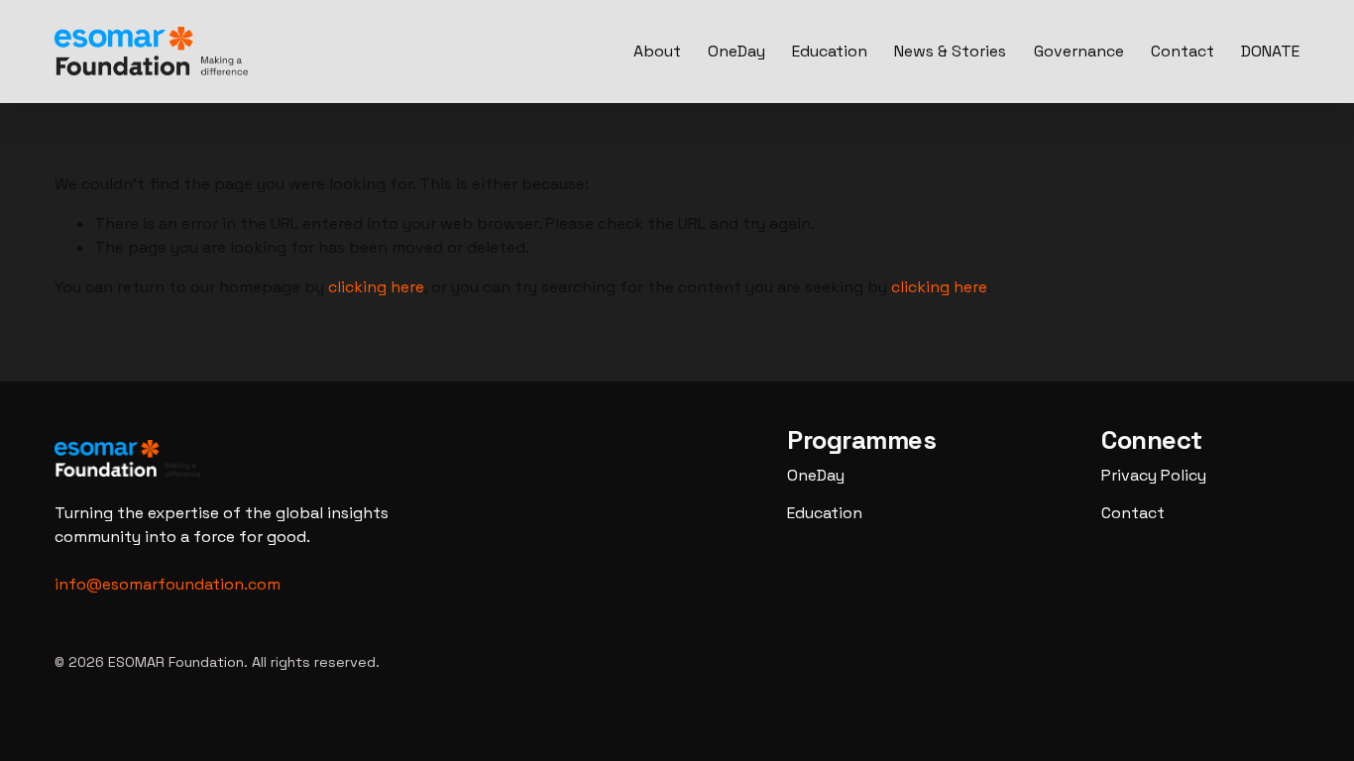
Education (829, 51)
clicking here (376, 286)
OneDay (736, 51)
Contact (1182, 51)
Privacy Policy (1153, 475)
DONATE (1270, 51)
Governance (1079, 51)
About (657, 51)
